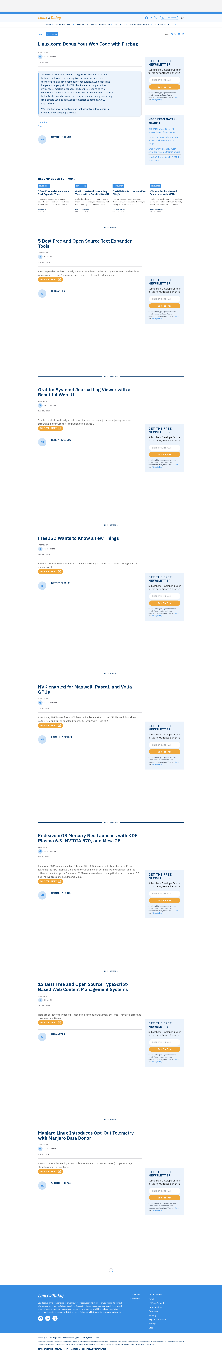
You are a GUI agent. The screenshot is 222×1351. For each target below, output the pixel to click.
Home (40, 34)
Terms (177, 97)
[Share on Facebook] (172, 34)
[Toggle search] (182, 17)
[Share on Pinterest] (179, 34)
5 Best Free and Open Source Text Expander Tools (53, 193)
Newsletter (170, 18)
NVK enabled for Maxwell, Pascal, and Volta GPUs (163, 193)
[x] (155, 17)
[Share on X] (175, 34)
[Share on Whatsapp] (183, 34)
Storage (158, 24)
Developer (104, 24)
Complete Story (48, 279)
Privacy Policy (157, 100)
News (48, 24)
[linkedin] (151, 17)
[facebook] (146, 17)
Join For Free (165, 87)
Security (120, 24)
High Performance (139, 24)
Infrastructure (85, 24)
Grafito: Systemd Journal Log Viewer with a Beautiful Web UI (92, 193)
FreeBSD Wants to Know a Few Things (129, 193)
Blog (170, 24)
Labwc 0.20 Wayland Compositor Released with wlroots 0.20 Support (164, 140)
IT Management (64, 24)
